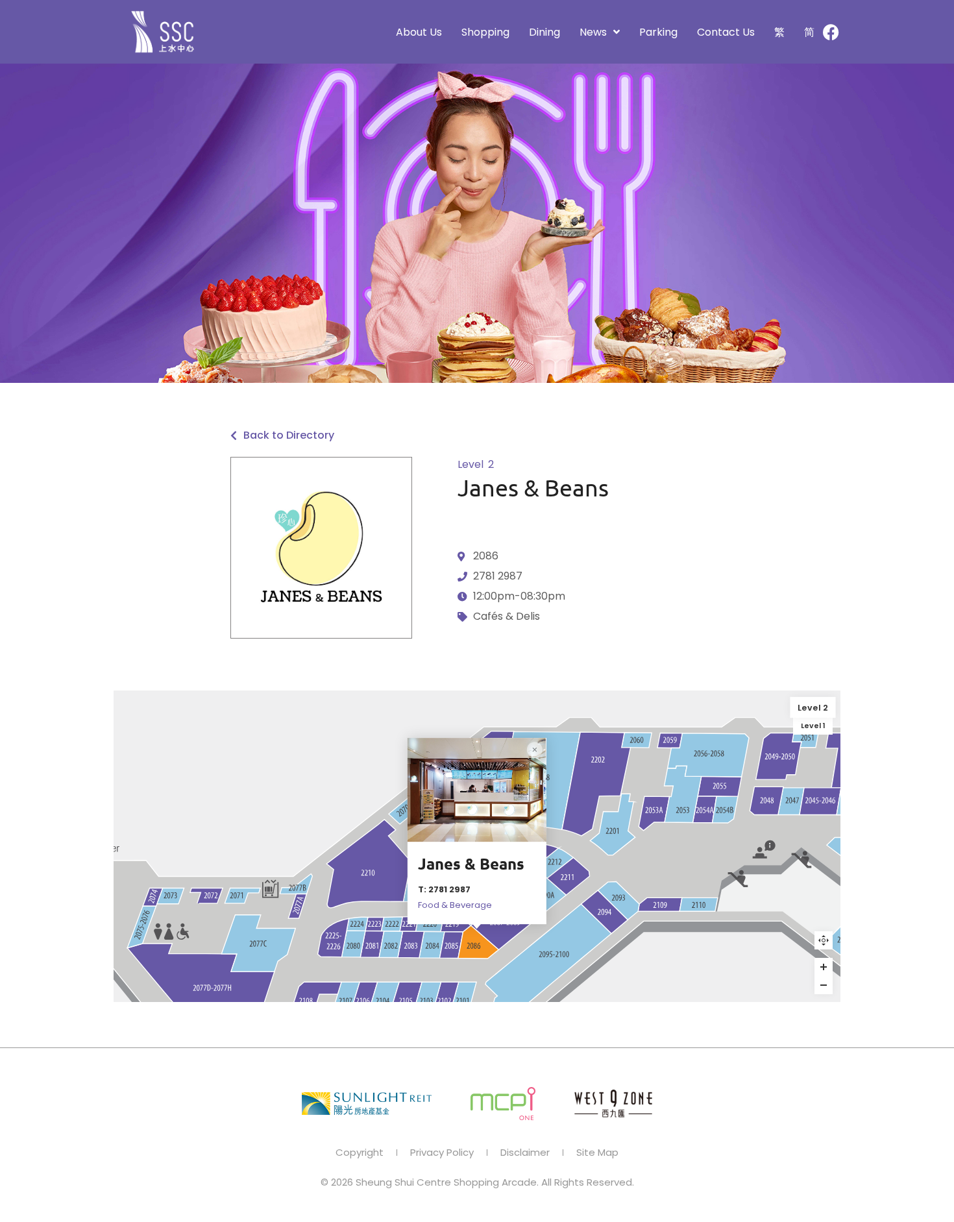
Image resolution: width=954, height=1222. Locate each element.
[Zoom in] (823, 967)
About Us (419, 32)
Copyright (360, 1152)
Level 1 (813, 725)
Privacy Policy (442, 1152)
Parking (658, 32)
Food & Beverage (455, 905)
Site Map (597, 1152)
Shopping (485, 32)
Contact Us (726, 32)
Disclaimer (525, 1152)
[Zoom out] (823, 985)
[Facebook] (830, 32)
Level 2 (813, 707)
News (593, 32)
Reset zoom (823, 940)
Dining (544, 32)
